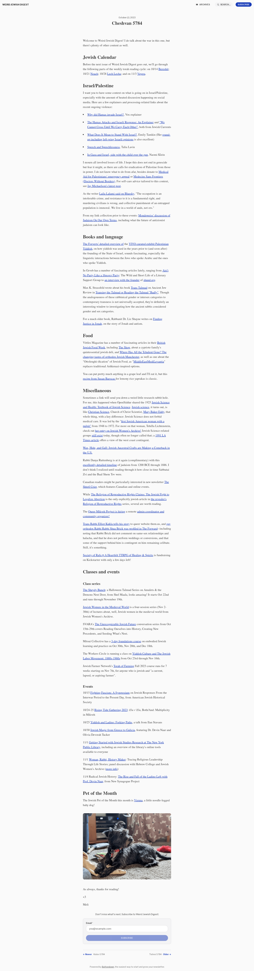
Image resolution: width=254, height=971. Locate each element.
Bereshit (163, 69)
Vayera (141, 74)
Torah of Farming (123, 666)
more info (111, 769)
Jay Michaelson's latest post (104, 186)
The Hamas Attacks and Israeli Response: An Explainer (120, 122)
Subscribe (244, 4)
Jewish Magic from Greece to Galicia (112, 730)
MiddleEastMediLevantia (148, 361)
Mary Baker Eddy (153, 412)
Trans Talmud (139, 288)
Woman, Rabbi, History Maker (107, 759)
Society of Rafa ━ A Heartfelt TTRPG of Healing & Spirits (118, 555)
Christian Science (98, 412)
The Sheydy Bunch (94, 590)
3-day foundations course (126, 641)
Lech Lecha (114, 74)
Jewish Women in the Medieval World (106, 607)
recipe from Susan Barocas (99, 379)
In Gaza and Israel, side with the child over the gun (117, 155)
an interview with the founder (122, 280)
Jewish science (140, 407)
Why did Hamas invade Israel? (105, 114)
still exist (97, 435)
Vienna (138, 800)
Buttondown (108, 967)
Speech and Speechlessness (103, 147)
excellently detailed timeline (100, 465)
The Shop (124, 347)
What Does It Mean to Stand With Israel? (112, 135)
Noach (94, 74)
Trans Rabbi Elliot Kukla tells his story (106, 524)
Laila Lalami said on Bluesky (116, 193)
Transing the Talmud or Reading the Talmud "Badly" (127, 292)
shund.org (149, 280)
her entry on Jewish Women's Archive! (118, 431)
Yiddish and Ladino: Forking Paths (111, 722)
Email (89, 923)
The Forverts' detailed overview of (103, 244)
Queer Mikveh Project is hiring (106, 511)
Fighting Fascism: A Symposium (110, 693)
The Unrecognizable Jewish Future (115, 624)
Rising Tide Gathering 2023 (111, 710)
